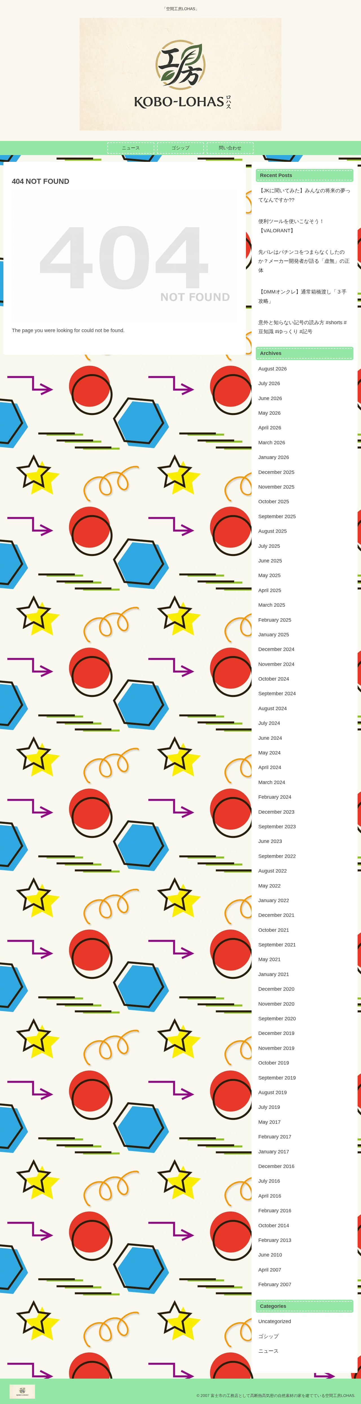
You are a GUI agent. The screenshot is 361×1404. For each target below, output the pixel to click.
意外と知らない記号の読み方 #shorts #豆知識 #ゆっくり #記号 (302, 327)
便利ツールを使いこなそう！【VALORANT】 (291, 225)
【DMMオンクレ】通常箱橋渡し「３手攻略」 (302, 296)
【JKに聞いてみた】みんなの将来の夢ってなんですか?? (304, 195)
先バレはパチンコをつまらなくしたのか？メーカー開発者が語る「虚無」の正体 (304, 261)
